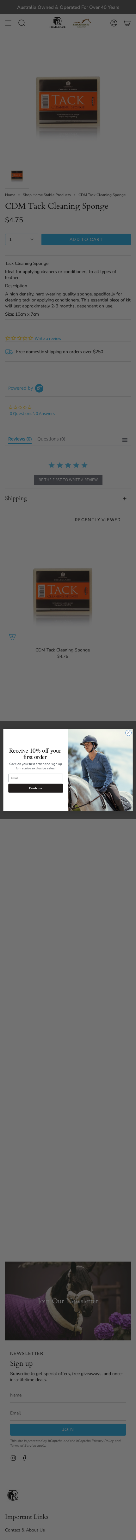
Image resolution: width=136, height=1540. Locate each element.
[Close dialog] (128, 733)
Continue (35, 788)
